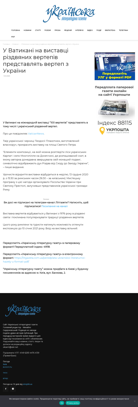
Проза (58, 30)
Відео (90, 30)
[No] (134, 401)
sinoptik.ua (27, 384)
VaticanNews (36, 133)
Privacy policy (73, 403)
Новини (27, 30)
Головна (15, 30)
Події (98, 30)
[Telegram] (13, 389)
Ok (62, 403)
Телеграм (123, 30)
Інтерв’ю (79, 30)
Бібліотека (110, 30)
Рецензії (68, 30)
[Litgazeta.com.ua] (69, 13)
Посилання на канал (55, 206)
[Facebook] (5, 389)
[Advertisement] (46, 99)
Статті (38, 30)
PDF (13, 37)
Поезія (47, 30)
